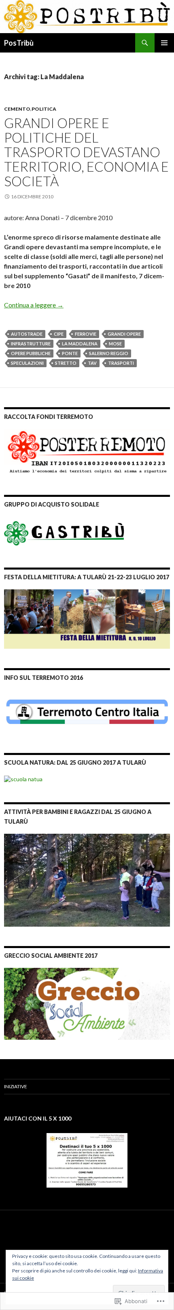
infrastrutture (31, 343)
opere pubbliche (31, 353)
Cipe (59, 333)
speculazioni (27, 363)
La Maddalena (80, 343)
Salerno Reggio (108, 353)
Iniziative (15, 1086)
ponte (70, 353)
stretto (65, 363)
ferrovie (85, 333)
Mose (115, 343)
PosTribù (19, 42)
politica (44, 109)
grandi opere (124, 333)
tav (92, 363)
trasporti (121, 363)
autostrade (26, 333)
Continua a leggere (34, 305)
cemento (17, 109)
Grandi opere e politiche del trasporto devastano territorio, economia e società (86, 152)
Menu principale (164, 43)
